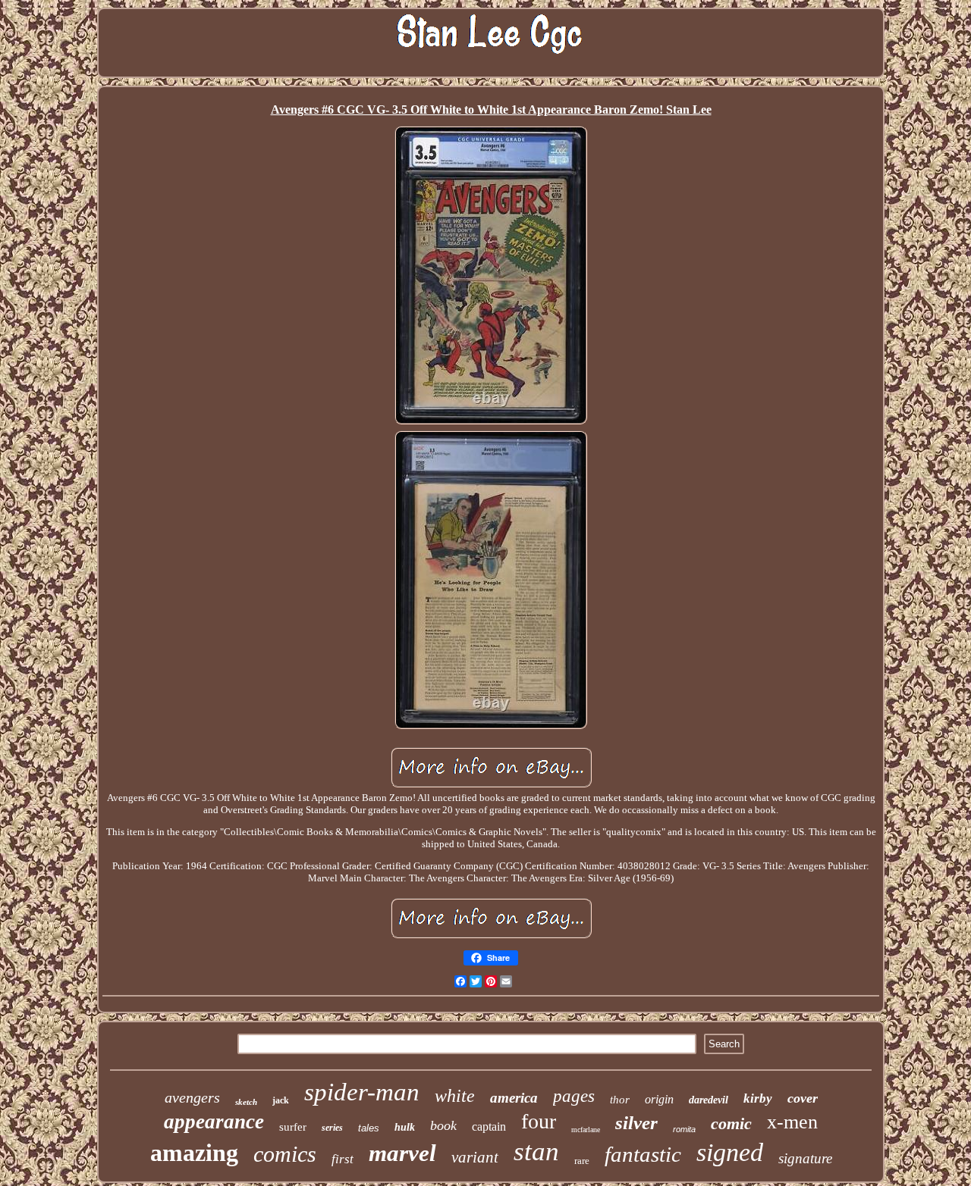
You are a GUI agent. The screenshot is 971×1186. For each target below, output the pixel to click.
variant (474, 1157)
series (332, 1127)
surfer (292, 1127)
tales (368, 1128)
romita (684, 1129)
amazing (194, 1152)
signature (805, 1158)
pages (574, 1096)
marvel (402, 1153)
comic (731, 1123)
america (514, 1098)
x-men (792, 1122)
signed (729, 1152)
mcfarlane (585, 1129)
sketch (246, 1101)
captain (489, 1126)
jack (280, 1100)
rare (581, 1160)
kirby (757, 1098)
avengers (192, 1097)
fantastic (643, 1154)
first (343, 1159)
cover (802, 1098)
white (455, 1096)
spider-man (362, 1092)
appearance (214, 1121)
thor (620, 1100)
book (443, 1125)
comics (284, 1153)
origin (659, 1099)
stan (536, 1151)
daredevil (708, 1100)
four (538, 1121)
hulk (404, 1127)
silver (636, 1122)
